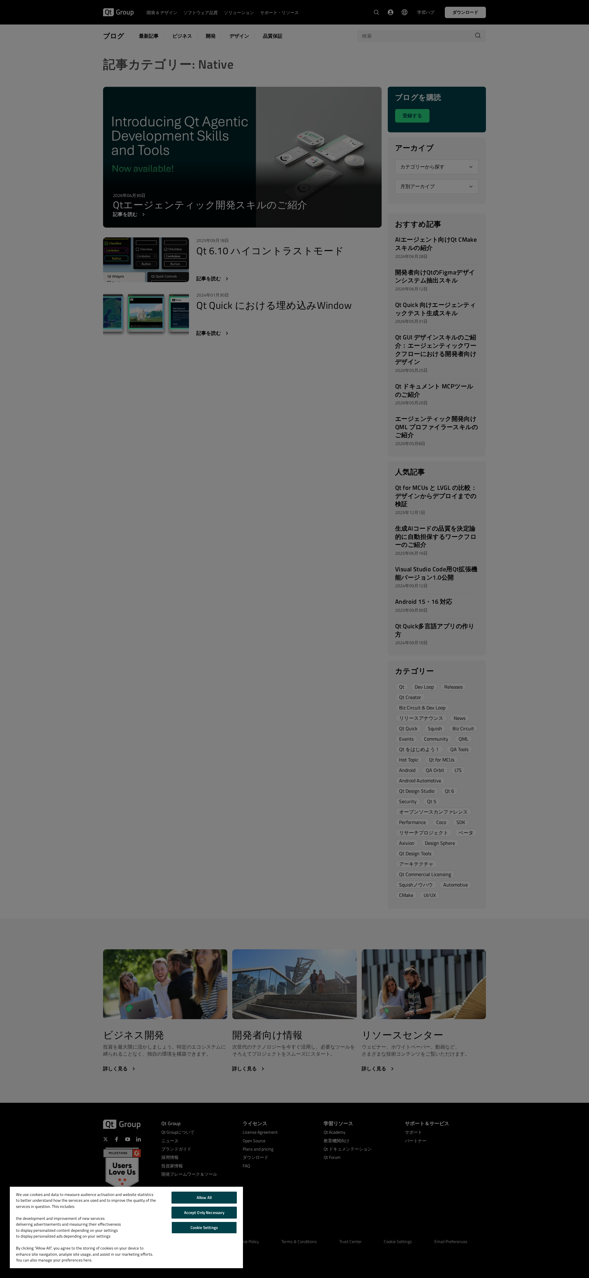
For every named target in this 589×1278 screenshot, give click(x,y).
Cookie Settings (204, 1227)
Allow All (204, 1197)
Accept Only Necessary (204, 1212)
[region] (126, 1227)
